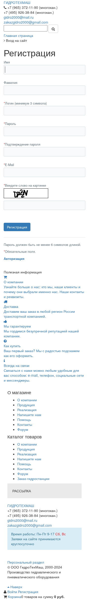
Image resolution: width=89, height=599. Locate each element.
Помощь (24, 419)
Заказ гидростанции (33, 478)
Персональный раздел (25, 562)
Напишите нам (29, 414)
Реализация (27, 409)
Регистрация (28, 591)
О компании (27, 399)
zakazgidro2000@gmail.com (26, 22)
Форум (22, 429)
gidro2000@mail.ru (19, 17)
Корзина (14, 596)
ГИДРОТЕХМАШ (17, 2)
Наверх (15, 586)
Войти (12, 591)
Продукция (26, 404)
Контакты (24, 424)
